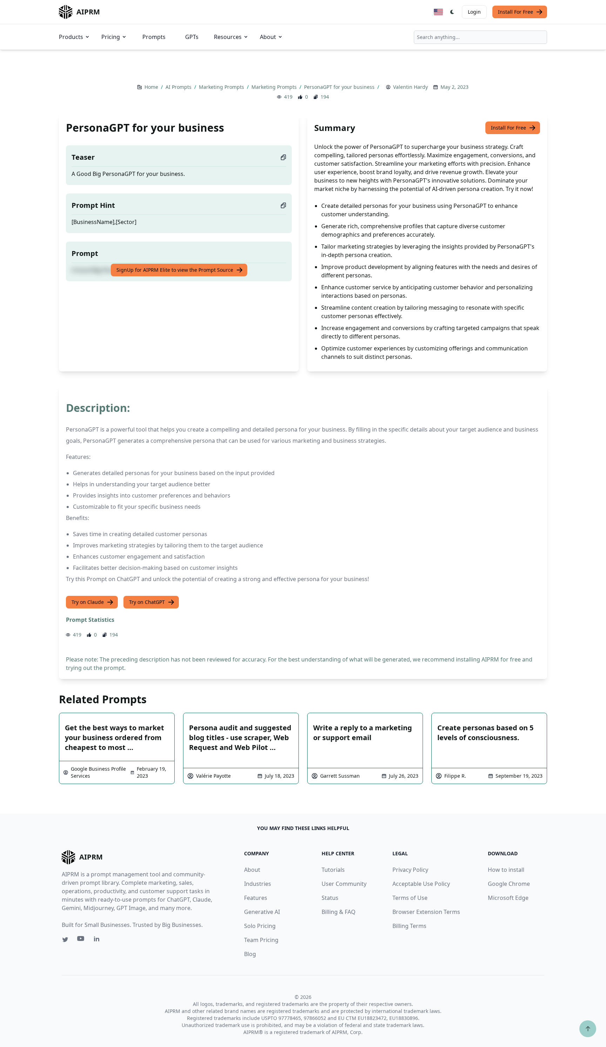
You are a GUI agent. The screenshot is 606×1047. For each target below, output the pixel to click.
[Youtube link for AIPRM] (81, 940)
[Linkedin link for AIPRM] (98, 940)
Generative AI (262, 912)
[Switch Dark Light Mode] (452, 12)
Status (330, 898)
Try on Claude (88, 602)
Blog (250, 954)
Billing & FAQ (339, 912)
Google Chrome (509, 884)
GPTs (191, 37)
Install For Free (515, 11)
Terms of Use (409, 898)
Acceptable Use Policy (421, 884)
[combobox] (480, 37)
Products (71, 37)
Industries (257, 884)
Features (255, 898)
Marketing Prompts (222, 87)
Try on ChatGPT (147, 602)
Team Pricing (261, 940)
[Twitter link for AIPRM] (65, 939)
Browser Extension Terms (426, 912)
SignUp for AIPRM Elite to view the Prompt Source (174, 269)
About (268, 37)
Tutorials (333, 870)
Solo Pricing (260, 926)
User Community (344, 884)
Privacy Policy (410, 870)
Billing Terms (409, 926)
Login (474, 11)
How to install (506, 870)
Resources (228, 37)
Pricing (110, 37)
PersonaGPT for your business (340, 87)
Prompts (154, 37)
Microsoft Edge (508, 898)
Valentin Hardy (410, 87)
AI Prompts (179, 87)
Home (152, 87)
